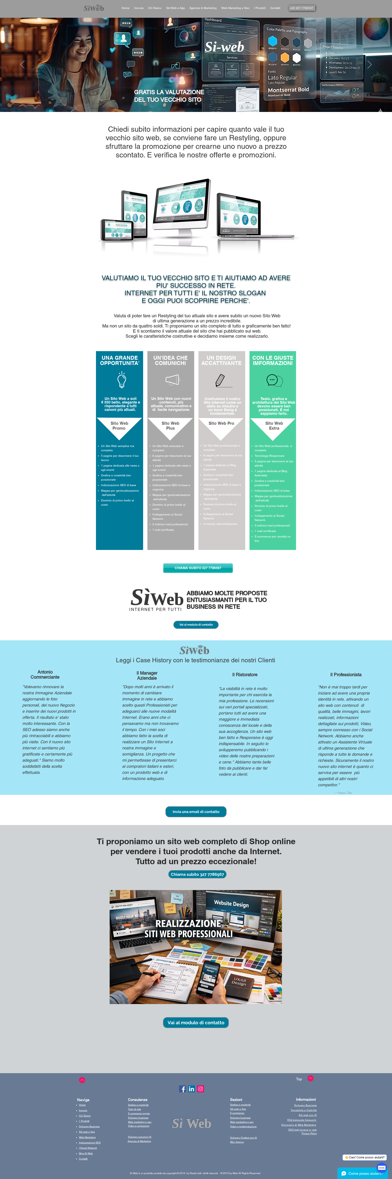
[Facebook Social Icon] (182, 1088)
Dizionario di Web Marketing (298, 1125)
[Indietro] (22, 65)
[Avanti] (370, 65)
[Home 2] (196, 104)
